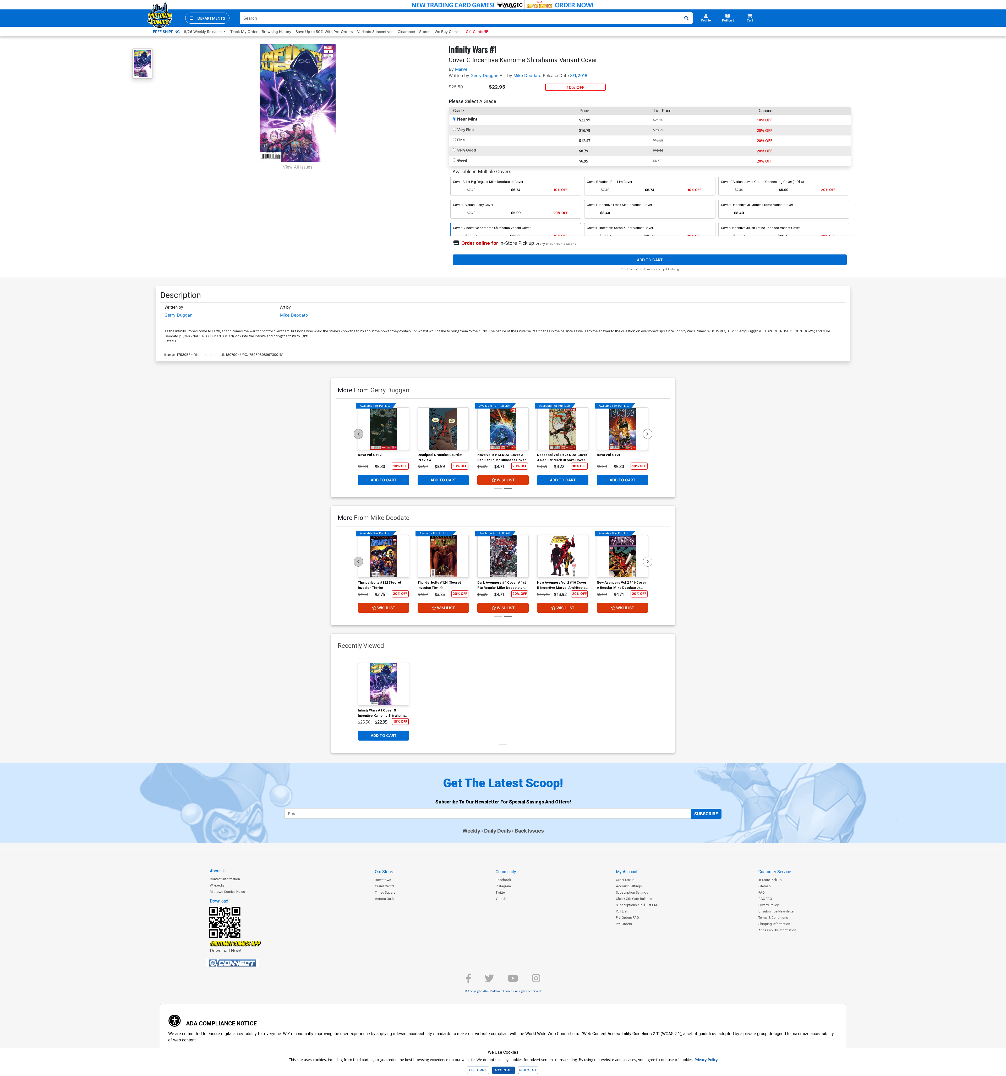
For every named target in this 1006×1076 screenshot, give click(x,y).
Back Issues (529, 831)
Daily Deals (497, 831)
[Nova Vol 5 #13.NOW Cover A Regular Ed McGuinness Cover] (503, 428)
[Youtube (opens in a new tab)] (512, 980)
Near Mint (467, 119)
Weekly (471, 831)
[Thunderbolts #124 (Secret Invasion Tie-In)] (443, 556)
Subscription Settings (632, 892)
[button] (207, 18)
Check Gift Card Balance (634, 899)
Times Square (385, 892)
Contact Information (225, 879)
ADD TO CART (650, 260)
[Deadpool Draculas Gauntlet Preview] (443, 428)
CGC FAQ (765, 899)
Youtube (502, 899)
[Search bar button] (686, 18)
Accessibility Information (777, 930)
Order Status (625, 880)
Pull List (621, 911)
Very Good (466, 150)
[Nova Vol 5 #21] (622, 428)
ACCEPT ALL (503, 1070)
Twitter (501, 892)
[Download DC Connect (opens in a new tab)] (242, 963)
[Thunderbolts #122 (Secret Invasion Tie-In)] (383, 556)
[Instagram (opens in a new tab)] (536, 980)
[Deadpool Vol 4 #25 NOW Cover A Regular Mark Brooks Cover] (562, 428)
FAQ (761, 892)
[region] (358, 434)
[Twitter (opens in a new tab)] (489, 980)
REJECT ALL (528, 1070)
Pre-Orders (624, 924)
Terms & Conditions (773, 918)
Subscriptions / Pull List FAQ (637, 905)
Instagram (503, 886)
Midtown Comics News (227, 892)
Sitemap (764, 886)
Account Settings (629, 886)
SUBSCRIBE (706, 813)
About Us (218, 870)
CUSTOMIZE (478, 1070)
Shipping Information (774, 924)
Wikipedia (217, 885)
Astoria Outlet (385, 899)
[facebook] (468, 980)
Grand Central (385, 886)
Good (462, 160)
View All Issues (297, 167)
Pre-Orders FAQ (627, 918)
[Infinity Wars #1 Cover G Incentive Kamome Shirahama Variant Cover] (383, 684)
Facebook (503, 880)
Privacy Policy (768, 905)
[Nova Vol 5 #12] (383, 428)
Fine (461, 140)
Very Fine (465, 129)
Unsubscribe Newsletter (776, 911)
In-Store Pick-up (770, 880)
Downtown (383, 880)
